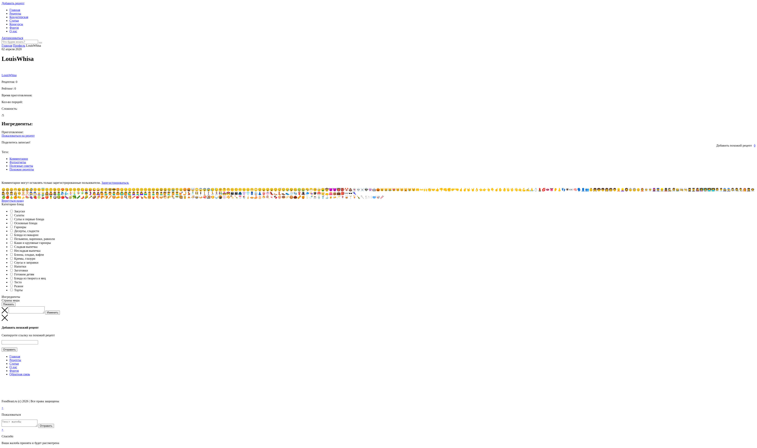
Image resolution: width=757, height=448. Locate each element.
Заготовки (21, 270)
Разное (18, 286)
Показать (8, 304)
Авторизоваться (12, 38)
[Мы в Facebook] (7, 382)
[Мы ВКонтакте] (3, 382)
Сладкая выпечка (25, 246)
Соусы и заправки (26, 262)
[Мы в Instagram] (11, 382)
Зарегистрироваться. (115, 182)
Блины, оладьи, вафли (29, 254)
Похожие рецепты (21, 169)
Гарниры (20, 227)
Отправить (9, 349)
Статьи (14, 20)
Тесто (18, 282)
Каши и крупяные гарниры (32, 242)
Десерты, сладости (26, 231)
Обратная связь (19, 374)
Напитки (20, 266)
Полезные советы (21, 165)
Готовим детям (24, 274)
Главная (14, 10)
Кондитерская (18, 17)
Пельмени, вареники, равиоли (34, 239)
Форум (14, 27)
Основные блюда (25, 223)
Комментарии (18, 158)
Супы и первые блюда (29, 219)
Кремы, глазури (24, 258)
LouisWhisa (9, 75)
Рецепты (15, 13)
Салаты (19, 215)
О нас (13, 31)
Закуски (19, 211)
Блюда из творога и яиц (30, 278)
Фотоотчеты (17, 162)
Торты (18, 290)
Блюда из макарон (26, 235)
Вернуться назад (13, 200)
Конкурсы (16, 24)
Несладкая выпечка (27, 250)
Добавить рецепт (13, 3)
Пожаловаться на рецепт (18, 135)
